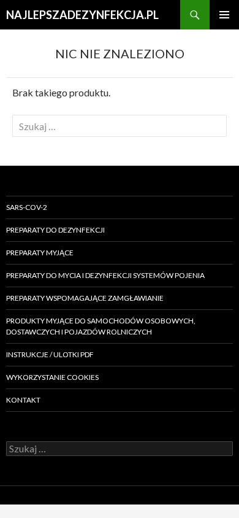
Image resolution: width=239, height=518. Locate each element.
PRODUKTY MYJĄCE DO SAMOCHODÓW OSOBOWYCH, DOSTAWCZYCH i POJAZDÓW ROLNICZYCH (100, 326)
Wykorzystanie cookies (52, 377)
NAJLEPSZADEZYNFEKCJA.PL (82, 14)
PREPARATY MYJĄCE (40, 252)
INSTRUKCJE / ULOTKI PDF (50, 354)
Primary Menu (224, 14)
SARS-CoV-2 (26, 207)
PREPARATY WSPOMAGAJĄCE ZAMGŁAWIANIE (85, 298)
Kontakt (23, 399)
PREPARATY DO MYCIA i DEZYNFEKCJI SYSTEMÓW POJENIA (105, 275)
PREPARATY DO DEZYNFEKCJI (55, 229)
